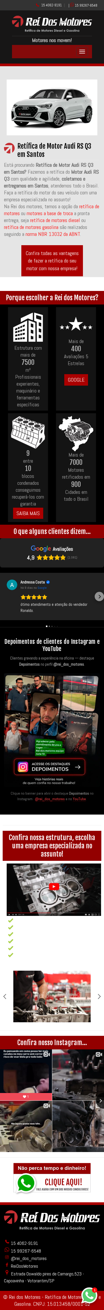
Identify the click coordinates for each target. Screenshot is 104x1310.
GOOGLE (76, 379)
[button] (4, 596)
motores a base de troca (50, 213)
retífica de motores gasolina (31, 227)
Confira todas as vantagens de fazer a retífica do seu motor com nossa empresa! (52, 261)
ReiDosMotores (24, 1266)
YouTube (79, 798)
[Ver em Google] (12, 584)
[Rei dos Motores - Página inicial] (52, 29)
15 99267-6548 (86, 5)
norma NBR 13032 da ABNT (53, 234)
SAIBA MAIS (28, 513)
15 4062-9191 (51, 5)
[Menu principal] (82, 51)
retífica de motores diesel (55, 220)
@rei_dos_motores (50, 798)
